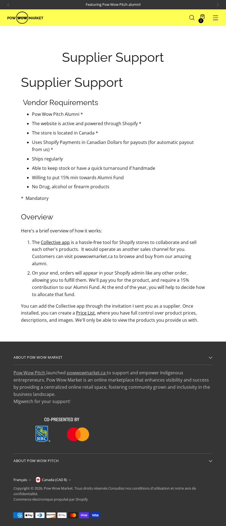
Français (20, 479)
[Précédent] (8, 4)
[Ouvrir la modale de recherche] (192, 17)
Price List (85, 313)
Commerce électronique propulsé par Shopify (51, 499)
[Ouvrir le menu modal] (215, 17)
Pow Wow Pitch (30, 373)
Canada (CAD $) (54, 479)
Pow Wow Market (58, 488)
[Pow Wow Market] (25, 17)
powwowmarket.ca (87, 373)
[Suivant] (218, 4)
